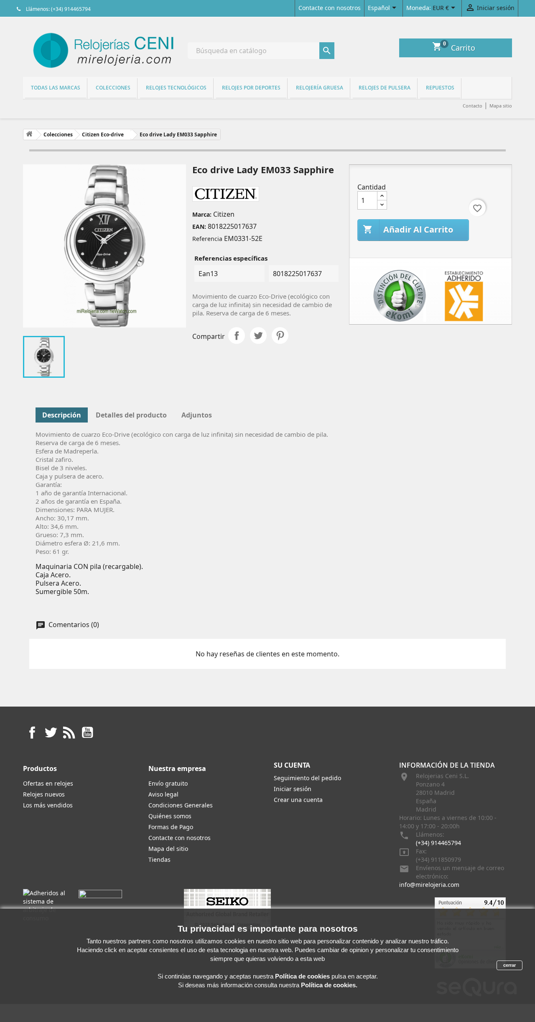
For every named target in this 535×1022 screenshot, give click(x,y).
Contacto (472, 105)
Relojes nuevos (44, 794)
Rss (69, 732)
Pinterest (280, 335)
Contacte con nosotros (329, 8)
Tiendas (159, 859)
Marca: (201, 214)
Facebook (32, 732)
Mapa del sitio (168, 849)
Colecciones (113, 87)
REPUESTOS (440, 87)
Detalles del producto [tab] (131, 415)
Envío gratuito (168, 783)
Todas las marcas (55, 87)
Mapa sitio (500, 105)
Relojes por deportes (251, 87)
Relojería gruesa (319, 87)
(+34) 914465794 (438, 843)
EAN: (199, 227)
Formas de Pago (170, 827)
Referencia (207, 239)
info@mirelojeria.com (429, 885)
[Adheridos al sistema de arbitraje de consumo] (44, 905)
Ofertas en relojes (48, 783)
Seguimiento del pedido (307, 778)
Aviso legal (163, 794)
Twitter (50, 732)
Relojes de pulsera (384, 87)
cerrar (509, 965)
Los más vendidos (48, 805)
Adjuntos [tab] (196, 415)
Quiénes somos (169, 816)
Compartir (236, 335)
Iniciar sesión (292, 789)
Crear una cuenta (298, 800)
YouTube (87, 732)
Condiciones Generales (180, 805)
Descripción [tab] (61, 415)
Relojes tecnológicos (176, 87)
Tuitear (258, 335)
